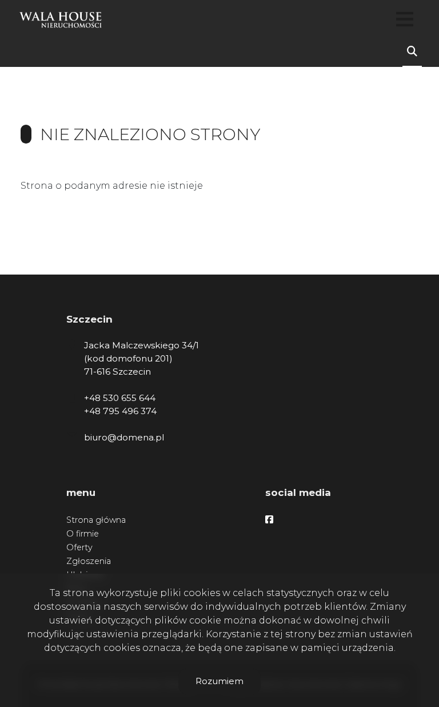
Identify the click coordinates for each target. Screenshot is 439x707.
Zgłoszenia (88, 561)
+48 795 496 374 (120, 411)
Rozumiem (219, 681)
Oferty (79, 547)
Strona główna (96, 520)
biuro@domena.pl (124, 437)
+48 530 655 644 (119, 397)
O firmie (82, 534)
